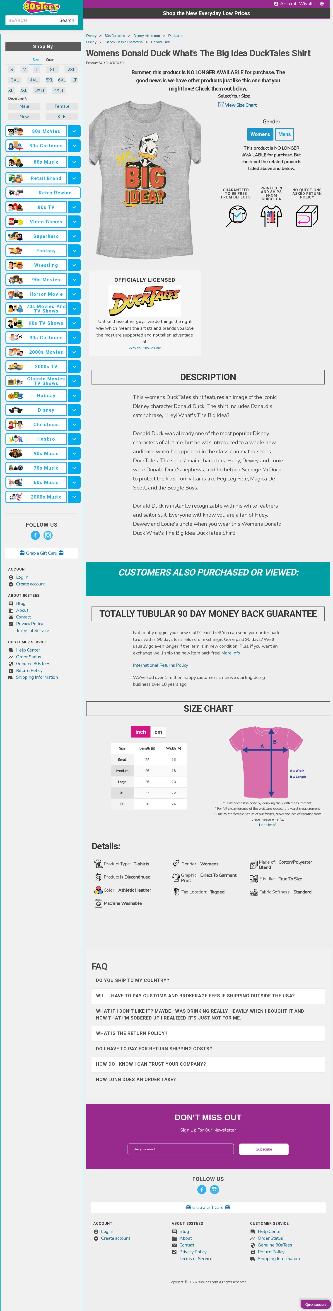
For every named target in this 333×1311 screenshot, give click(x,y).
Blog (21, 603)
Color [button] (50, 59)
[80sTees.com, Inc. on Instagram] (48, 535)
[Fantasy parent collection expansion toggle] (74, 250)
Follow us (42, 525)
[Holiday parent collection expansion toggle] (74, 395)
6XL (61, 80)
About (22, 610)
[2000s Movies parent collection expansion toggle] (74, 352)
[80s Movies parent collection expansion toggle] (74, 131)
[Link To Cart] (321, 3)
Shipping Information (37, 677)
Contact (23, 617)
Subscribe (264, 1149)
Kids (62, 117)
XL (52, 70)
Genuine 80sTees (33, 664)
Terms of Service (32, 631)
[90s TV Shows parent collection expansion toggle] (74, 323)
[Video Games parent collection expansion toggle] (74, 221)
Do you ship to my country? (132, 980)
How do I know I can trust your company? (151, 1064)
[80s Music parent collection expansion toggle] (74, 162)
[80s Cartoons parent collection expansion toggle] (74, 145)
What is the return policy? (132, 1033)
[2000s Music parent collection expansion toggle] (74, 497)
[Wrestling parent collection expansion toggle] (74, 265)
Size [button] (36, 59)
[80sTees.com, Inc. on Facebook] (35, 535)
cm (158, 732)
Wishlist (307, 4)
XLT (11, 90)
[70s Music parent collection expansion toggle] (74, 468)
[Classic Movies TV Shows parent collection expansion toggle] (74, 381)
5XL (49, 80)
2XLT (24, 90)
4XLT (59, 90)
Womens (260, 134)
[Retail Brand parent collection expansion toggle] (74, 178)
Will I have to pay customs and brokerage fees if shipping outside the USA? (195, 995)
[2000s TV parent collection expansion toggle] (74, 366)
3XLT (40, 90)
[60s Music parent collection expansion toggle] (74, 482)
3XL (15, 80)
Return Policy (29, 670)
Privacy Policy (29, 624)
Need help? (267, 824)
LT (74, 80)
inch (140, 732)
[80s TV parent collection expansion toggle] (74, 207)
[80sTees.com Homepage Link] (41, 12)
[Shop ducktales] (145, 315)
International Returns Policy (160, 665)
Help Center (28, 650)
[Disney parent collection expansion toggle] (74, 410)
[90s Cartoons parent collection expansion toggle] (74, 337)
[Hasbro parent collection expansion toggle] (74, 439)
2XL (71, 70)
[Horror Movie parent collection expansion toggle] (74, 294)
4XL (34, 80)
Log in (22, 577)
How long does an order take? (136, 1079)
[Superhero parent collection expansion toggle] (74, 236)
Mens (284, 134)
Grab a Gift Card (41, 553)
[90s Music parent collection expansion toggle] (74, 453)
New (24, 117)
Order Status (28, 657)
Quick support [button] (315, 1304)
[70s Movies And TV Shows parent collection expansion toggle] (74, 308)
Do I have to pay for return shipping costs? (154, 1048)
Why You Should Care (144, 348)
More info (230, 653)
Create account (30, 584)
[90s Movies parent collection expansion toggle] (74, 279)
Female (62, 106)
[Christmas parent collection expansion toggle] (74, 424)
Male (24, 106)
